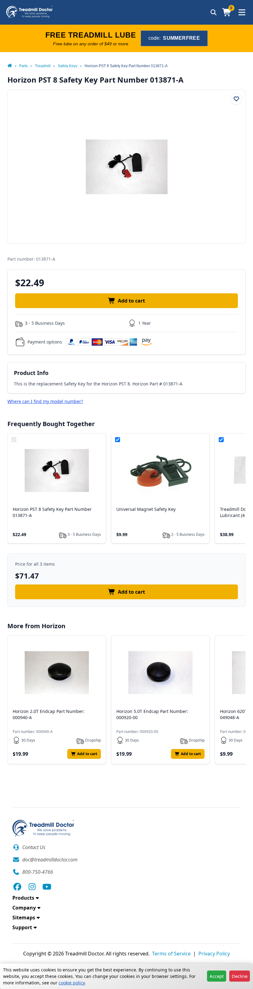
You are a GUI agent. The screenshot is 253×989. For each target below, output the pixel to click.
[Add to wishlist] (236, 98)
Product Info (31, 372)
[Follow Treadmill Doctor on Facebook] (17, 887)
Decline (239, 976)
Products (23, 897)
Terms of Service (171, 953)
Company (24, 907)
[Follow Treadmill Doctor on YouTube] (47, 887)
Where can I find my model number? (45, 401)
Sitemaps (23, 917)
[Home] (9, 66)
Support (22, 927)
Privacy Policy (214, 953)
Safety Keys (67, 66)
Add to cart (131, 300)
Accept (216, 976)
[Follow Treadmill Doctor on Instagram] (32, 887)
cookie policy (72, 983)
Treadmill (43, 66)
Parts (23, 66)
